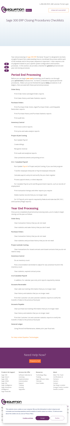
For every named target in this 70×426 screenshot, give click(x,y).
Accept (42, 418)
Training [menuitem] (21, 385)
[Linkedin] (6, 67)
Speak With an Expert (58, 10)
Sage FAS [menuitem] (4, 383)
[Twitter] (6, 64)
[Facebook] (6, 70)
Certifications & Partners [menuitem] (58, 378)
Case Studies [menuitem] (40, 383)
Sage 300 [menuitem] (4, 375)
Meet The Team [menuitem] (58, 375)
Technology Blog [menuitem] (41, 375)
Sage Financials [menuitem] (6, 391)
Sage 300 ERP (31, 57)
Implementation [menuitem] (24, 379)
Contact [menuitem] (55, 383)
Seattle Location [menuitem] (58, 389)
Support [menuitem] (21, 383)
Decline (57, 418)
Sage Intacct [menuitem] (5, 377)
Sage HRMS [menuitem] (5, 381)
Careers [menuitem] (55, 381)
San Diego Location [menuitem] (59, 385)
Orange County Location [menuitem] (60, 387)
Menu (29, 10)
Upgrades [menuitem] (22, 389)
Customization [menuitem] (23, 381)
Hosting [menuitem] (21, 387)
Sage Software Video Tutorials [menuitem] (42, 380)
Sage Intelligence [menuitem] (6, 385)
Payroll (25, 166)
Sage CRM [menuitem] (4, 379)
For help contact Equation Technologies (24, 337)
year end (29, 78)
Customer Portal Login (61, 4)
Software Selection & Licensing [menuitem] (25, 376)
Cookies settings (28, 418)
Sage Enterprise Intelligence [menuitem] (6, 388)
